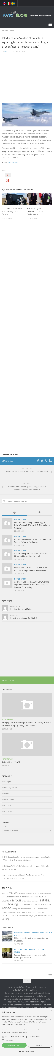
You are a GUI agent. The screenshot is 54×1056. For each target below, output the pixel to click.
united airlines (48, 916)
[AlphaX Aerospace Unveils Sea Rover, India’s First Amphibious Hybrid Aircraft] (7, 554)
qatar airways (28, 916)
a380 (18, 893)
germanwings (12, 912)
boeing (13, 904)
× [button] (52, 1011)
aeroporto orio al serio (16, 896)
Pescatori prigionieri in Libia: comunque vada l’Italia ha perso (36, 211)
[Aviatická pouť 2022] (27, 744)
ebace (32, 905)
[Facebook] (37, 460)
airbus (16, 900)
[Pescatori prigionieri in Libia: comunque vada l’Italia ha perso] (39, 199)
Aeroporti (8, 781)
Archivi (4, 826)
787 (10, 893)
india (22, 912)
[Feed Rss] (50, 460)
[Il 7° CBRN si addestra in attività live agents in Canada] (14, 199)
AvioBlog (8, 52)
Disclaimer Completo (37, 1002)
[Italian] (9, 3)
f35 (21, 908)
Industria (8, 811)
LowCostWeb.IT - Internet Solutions (26, 990)
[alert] (27, 1032)
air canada (25, 901)
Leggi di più (23, 1032)
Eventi (6, 793)
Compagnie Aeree (11, 787)
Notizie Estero (20, 520)
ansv (6, 905)
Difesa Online (13, 162)
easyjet (27, 904)
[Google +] (46, 460)
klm (25, 912)
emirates (38, 904)
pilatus (21, 916)
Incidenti (7, 805)
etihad (6, 908)
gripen (18, 912)
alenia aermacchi (34, 901)
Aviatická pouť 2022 (11, 762)
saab (41, 916)
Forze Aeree (9, 799)
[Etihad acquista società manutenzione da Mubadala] (7, 936)
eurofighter (16, 909)
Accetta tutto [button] (14, 1045)
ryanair (36, 915)
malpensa (40, 912)
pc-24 (16, 916)
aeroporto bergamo (39, 893)
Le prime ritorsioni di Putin (20, 609)
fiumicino (41, 909)
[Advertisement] (27, 75)
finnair (35, 908)
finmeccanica (27, 909)
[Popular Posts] (39, 513)
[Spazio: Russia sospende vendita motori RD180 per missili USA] (7, 953)
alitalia (45, 900)
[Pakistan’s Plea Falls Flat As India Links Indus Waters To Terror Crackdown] (7, 540)
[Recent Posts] (14, 513)
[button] (3, 1036)
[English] (5, 3)
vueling (5, 918)
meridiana (6, 915)
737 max (5, 893)
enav (50, 905)
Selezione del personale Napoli (24, 1007)
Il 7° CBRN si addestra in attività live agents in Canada (12, 211)
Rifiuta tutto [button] (39, 1045)
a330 (14, 893)
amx (3, 905)
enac (45, 904)
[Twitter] (42, 460)
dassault (20, 905)
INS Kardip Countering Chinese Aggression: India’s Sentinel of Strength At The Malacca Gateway (32, 525)
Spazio (17, 952)
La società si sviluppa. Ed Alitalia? (23, 618)
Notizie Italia (8, 31)
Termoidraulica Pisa (38, 1005)
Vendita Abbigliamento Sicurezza (16, 1005)
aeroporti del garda (26, 893)
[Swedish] (13, 3)
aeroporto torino (32, 897)
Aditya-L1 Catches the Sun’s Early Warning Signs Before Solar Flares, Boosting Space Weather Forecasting (31, 585)
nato (13, 916)
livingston (31, 912)
